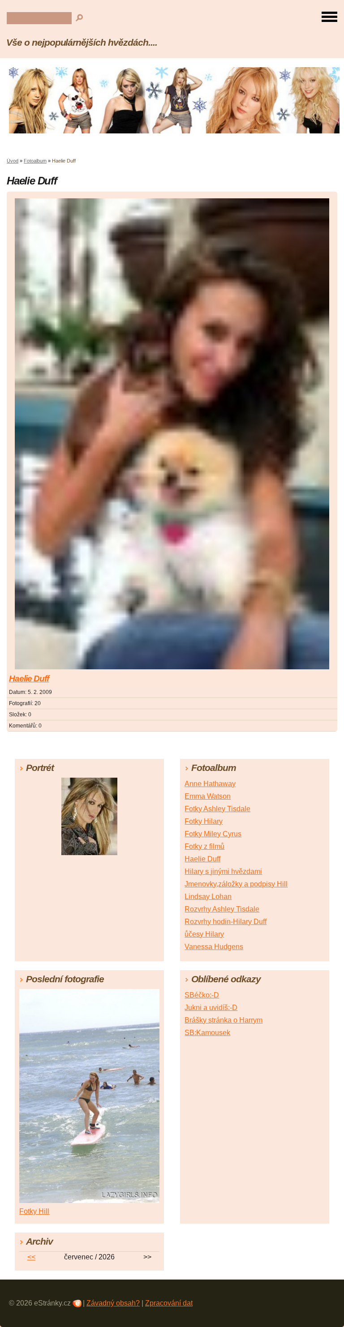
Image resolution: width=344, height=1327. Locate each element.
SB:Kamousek (207, 1032)
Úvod (12, 160)
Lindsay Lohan (208, 896)
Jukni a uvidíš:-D (211, 1007)
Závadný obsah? (113, 1303)
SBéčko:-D (202, 995)
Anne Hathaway (210, 784)
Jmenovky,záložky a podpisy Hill (236, 884)
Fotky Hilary (204, 821)
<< (31, 1257)
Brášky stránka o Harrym (223, 1020)
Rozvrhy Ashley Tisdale (222, 909)
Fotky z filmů (204, 846)
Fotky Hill (34, 1211)
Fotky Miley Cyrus (213, 834)
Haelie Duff (29, 678)
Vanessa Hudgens (214, 946)
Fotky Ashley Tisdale (217, 809)
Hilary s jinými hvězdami (223, 871)
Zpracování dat (169, 1303)
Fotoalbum (35, 160)
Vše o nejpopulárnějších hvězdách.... (81, 42)
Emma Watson (208, 796)
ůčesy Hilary (204, 934)
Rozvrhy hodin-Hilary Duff (226, 921)
